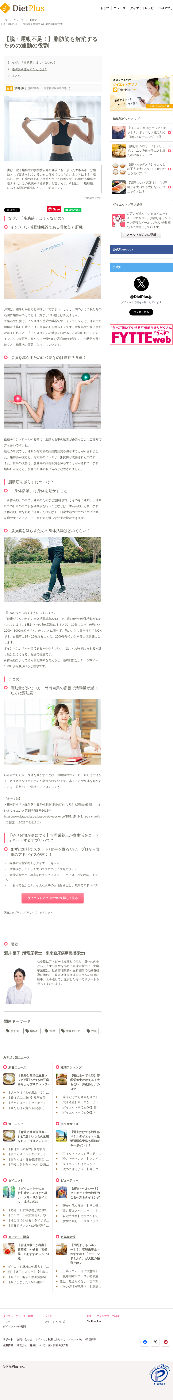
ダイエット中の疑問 (14, 1326)
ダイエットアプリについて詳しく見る (53, 898)
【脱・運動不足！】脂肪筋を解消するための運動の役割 (31, 23)
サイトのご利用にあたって (50, 1339)
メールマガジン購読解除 (82, 1339)
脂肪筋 (33, 20)
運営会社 (22, 1345)
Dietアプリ (165, 8)
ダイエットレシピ (142, 8)
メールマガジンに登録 (141, 234)
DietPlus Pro (93, 1321)
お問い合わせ (24, 1339)
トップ (104, 8)
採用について (37, 1345)
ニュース (120, 8)
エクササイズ (29, 912)
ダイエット (46, 912)
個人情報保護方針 (58, 1345)
